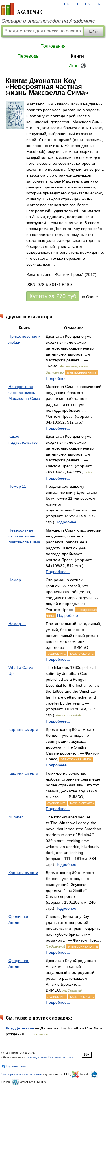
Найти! (93, 31)
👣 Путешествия (13, 1066)
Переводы (29, 56)
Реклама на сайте (61, 1057)
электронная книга (81, 372)
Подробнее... (58, 378)
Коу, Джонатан (20, 1028)
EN (66, 4)
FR (98, 4)
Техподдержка (36, 1057)
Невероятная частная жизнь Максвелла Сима (24, 392)
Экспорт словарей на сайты (21, 1074)
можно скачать (82, 654)
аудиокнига (56, 654)
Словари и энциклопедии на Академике (48, 21)
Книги (77, 56)
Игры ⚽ (77, 65)
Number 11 (18, 817)
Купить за (52, 296)
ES (87, 4)
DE (77, 4)
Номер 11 (17, 486)
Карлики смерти (23, 729)
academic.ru (21, 9)
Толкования (53, 46)
